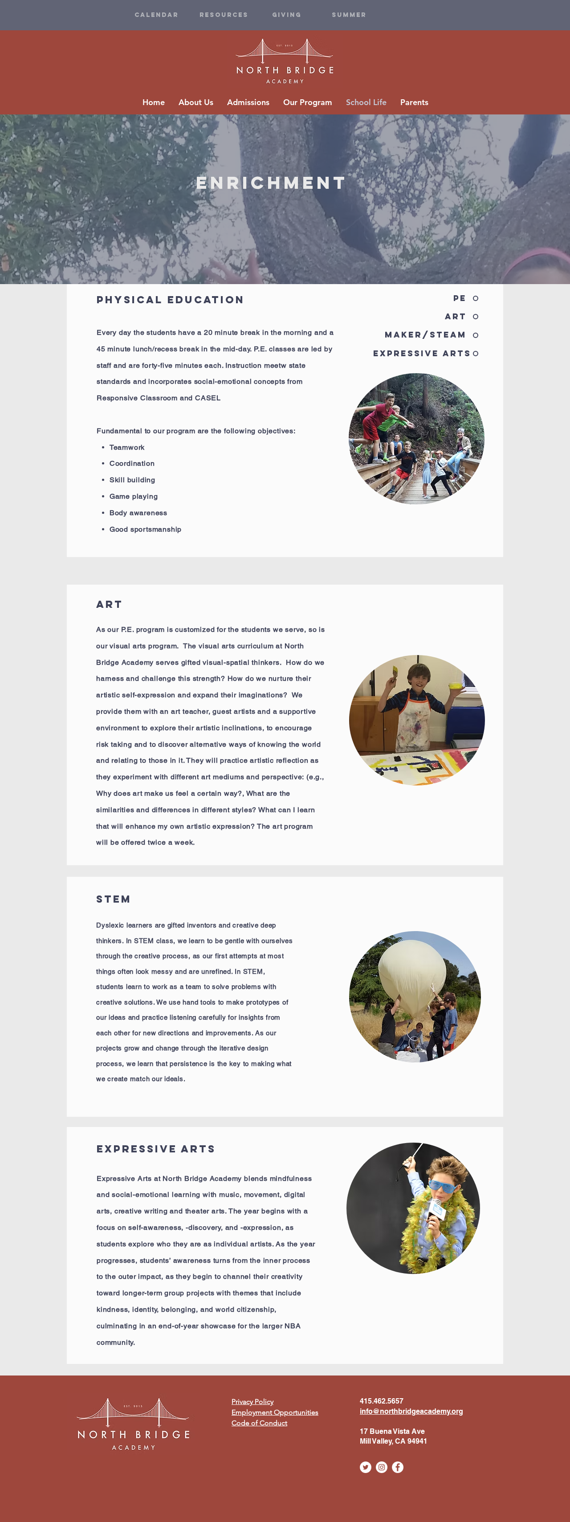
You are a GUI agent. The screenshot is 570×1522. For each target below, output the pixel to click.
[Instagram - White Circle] (381, 1467)
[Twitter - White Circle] (365, 1467)
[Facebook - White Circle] (397, 1467)
